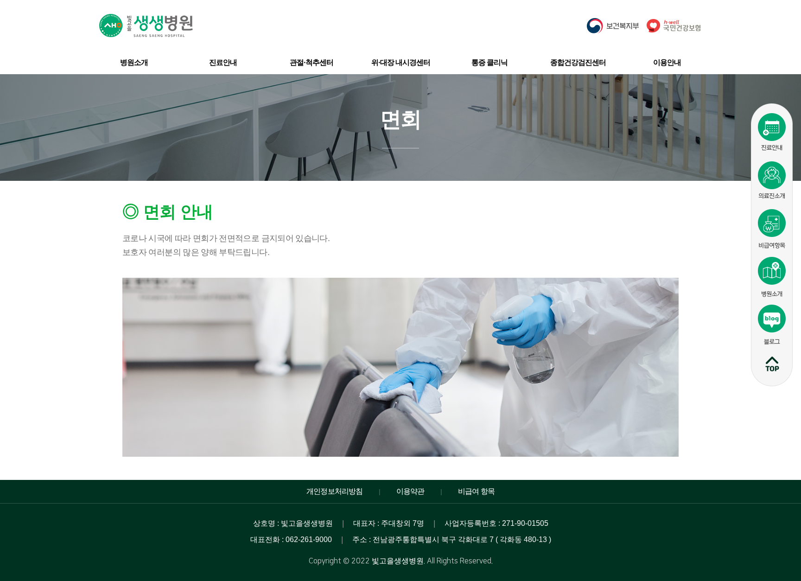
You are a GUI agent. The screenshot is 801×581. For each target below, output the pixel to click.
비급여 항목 (476, 491)
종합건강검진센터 (578, 62)
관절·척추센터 (311, 62)
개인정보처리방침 (334, 491)
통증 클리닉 (489, 62)
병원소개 (134, 62)
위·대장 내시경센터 (400, 62)
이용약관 (410, 491)
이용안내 (667, 62)
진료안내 (223, 62)
